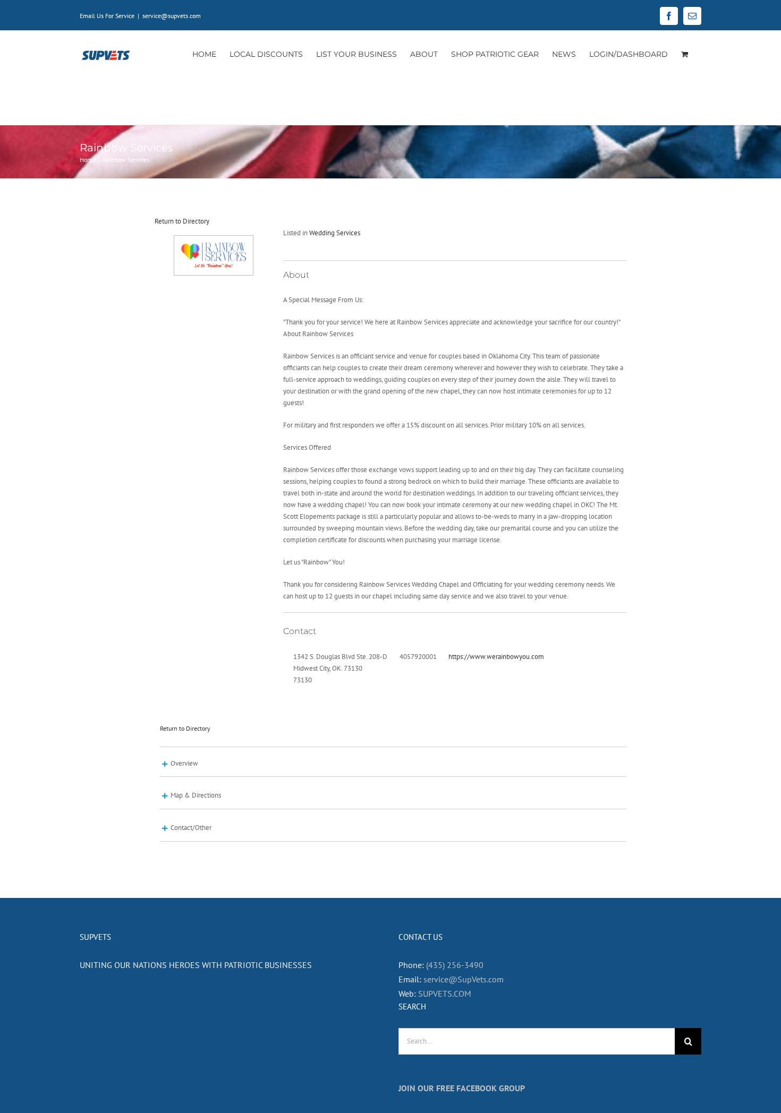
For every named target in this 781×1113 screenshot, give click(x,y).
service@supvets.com (171, 16)
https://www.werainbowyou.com (496, 656)
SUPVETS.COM (444, 993)
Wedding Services (334, 232)
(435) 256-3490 (454, 965)
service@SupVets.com (463, 979)
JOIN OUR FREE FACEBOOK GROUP (461, 1088)
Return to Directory (182, 221)
